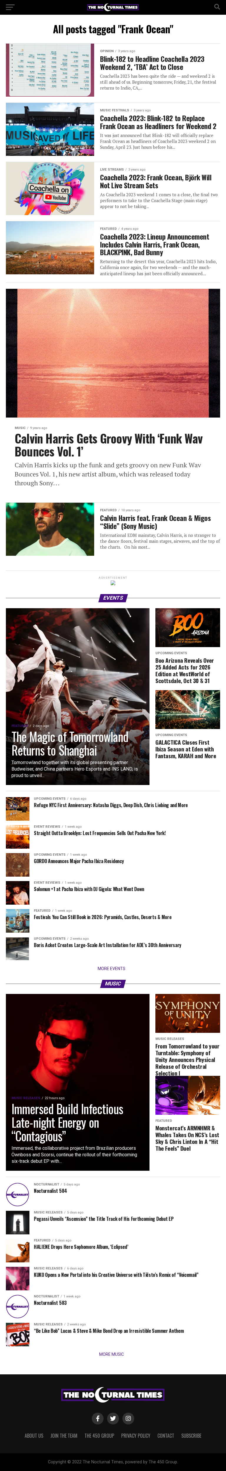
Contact (165, 1435)
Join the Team (63, 1435)
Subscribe (191, 1435)
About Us (34, 1435)
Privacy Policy (135, 1435)
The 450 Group (99, 1435)
